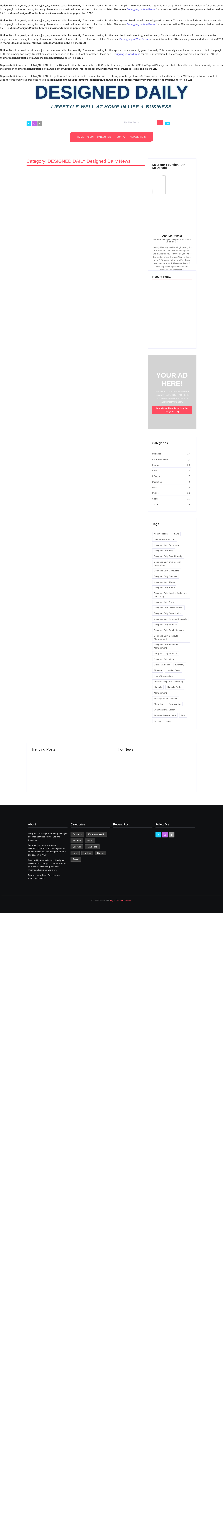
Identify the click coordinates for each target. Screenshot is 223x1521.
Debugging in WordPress (141, 9)
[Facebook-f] (29, 123)
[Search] (160, 122)
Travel (35, 795)
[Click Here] (167, 123)
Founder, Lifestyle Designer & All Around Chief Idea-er (172, 240)
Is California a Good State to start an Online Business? (173, 776)
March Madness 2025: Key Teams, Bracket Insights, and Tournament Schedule (47, 772)
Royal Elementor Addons (121, 900)
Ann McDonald (172, 236)
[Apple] (39, 123)
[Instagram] (34, 123)
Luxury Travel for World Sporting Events (168, 1026)
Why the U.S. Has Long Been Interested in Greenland (86, 774)
